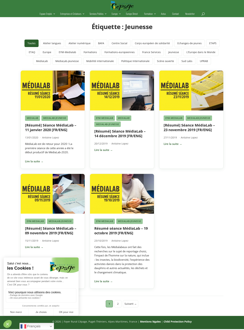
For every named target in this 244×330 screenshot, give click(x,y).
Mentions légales (150, 321)
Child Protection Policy (178, 321)
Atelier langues (52, 43)
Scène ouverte (165, 61)
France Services (151, 52)
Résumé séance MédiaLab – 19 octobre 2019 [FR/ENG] (121, 230)
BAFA (101, 43)
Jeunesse (173, 52)
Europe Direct (132, 14)
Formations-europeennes (119, 52)
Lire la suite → (34, 161)
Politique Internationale (135, 61)
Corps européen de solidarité (152, 43)
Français (33, 326)
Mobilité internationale (100, 61)
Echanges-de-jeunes (189, 43)
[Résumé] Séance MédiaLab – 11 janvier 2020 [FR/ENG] (50, 127)
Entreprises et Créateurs (70, 14)
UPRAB (204, 61)
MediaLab (42, 61)
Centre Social (119, 43)
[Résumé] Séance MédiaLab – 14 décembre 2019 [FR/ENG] (120, 133)
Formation (148, 14)
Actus (163, 14)
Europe (115, 14)
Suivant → (131, 303)
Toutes (32, 43)
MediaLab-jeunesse (67, 61)
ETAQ (32, 52)
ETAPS (212, 43)
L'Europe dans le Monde (200, 52)
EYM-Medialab (67, 52)
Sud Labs (186, 61)
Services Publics (96, 14)
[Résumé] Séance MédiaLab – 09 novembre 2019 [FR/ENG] (50, 230)
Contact (175, 14)
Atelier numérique (80, 43)
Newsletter (190, 14)
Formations (90, 52)
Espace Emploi (46, 14)
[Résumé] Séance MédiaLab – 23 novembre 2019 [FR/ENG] (189, 127)
